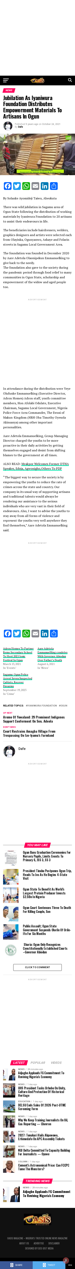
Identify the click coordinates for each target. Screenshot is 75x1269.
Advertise (39, 1243)
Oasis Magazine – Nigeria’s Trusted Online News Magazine (37, 1238)
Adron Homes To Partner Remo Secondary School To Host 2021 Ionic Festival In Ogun (18, 654)
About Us (24, 1243)
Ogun (63, 706)
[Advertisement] (37, 38)
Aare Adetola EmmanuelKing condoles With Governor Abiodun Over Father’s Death (53, 654)
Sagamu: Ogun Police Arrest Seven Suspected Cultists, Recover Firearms (17, 680)
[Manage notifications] (66, 1260)
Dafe (20, 127)
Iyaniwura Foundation (42, 706)
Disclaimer (54, 1243)
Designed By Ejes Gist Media (39, 1248)
